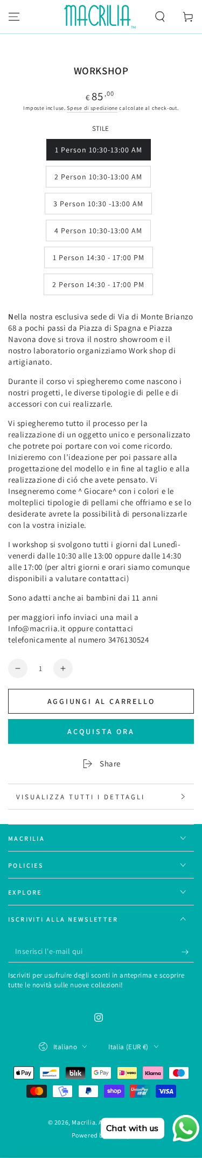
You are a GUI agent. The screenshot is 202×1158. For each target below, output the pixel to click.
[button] (160, 17)
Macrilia (83, 1122)
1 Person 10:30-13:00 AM (98, 153)
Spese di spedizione (92, 107)
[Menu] (14, 17)
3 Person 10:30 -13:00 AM (98, 206)
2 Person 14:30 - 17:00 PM (98, 287)
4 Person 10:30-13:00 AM (98, 233)
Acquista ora (101, 731)
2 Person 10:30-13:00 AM (98, 179)
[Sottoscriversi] (188, 952)
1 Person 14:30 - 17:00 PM (98, 260)
